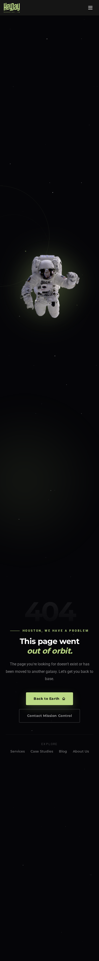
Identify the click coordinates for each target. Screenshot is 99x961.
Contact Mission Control (49, 716)
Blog (63, 751)
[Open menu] (90, 8)
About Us (81, 751)
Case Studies (42, 751)
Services (17, 751)
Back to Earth (46, 698)
